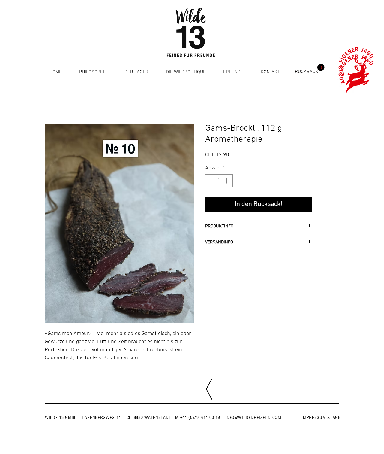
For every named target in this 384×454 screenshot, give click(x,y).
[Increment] (227, 181)
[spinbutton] (219, 181)
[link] (310, 69)
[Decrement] (210, 181)
